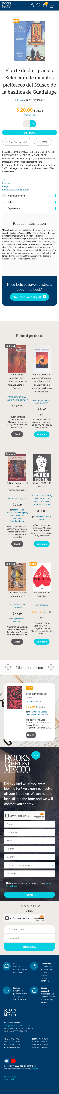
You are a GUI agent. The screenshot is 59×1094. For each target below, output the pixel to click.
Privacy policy (10, 1076)
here (24, 972)
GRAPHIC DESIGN (43, 496)
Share (44, 142)
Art (3, 180)
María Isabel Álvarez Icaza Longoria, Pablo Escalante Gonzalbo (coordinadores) (17, 515)
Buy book (29, 132)
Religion (6, 186)
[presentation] (8, 667)
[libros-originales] (7, 966)
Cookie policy (10, 1079)
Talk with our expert (27, 297)
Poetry (38, 701)
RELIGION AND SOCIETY (17, 400)
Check (17, 434)
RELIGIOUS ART (36, 100)
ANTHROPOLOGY (15, 499)
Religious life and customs (15, 189)
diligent (35, 1069)
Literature (30, 701)
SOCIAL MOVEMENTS (41, 504)
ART (26, 100)
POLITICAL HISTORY (41, 499)
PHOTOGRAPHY (19, 397)
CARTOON (44, 605)
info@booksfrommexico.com (17, 1025)
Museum (6, 183)
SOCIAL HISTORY (41, 501)
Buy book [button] (42, 434)
